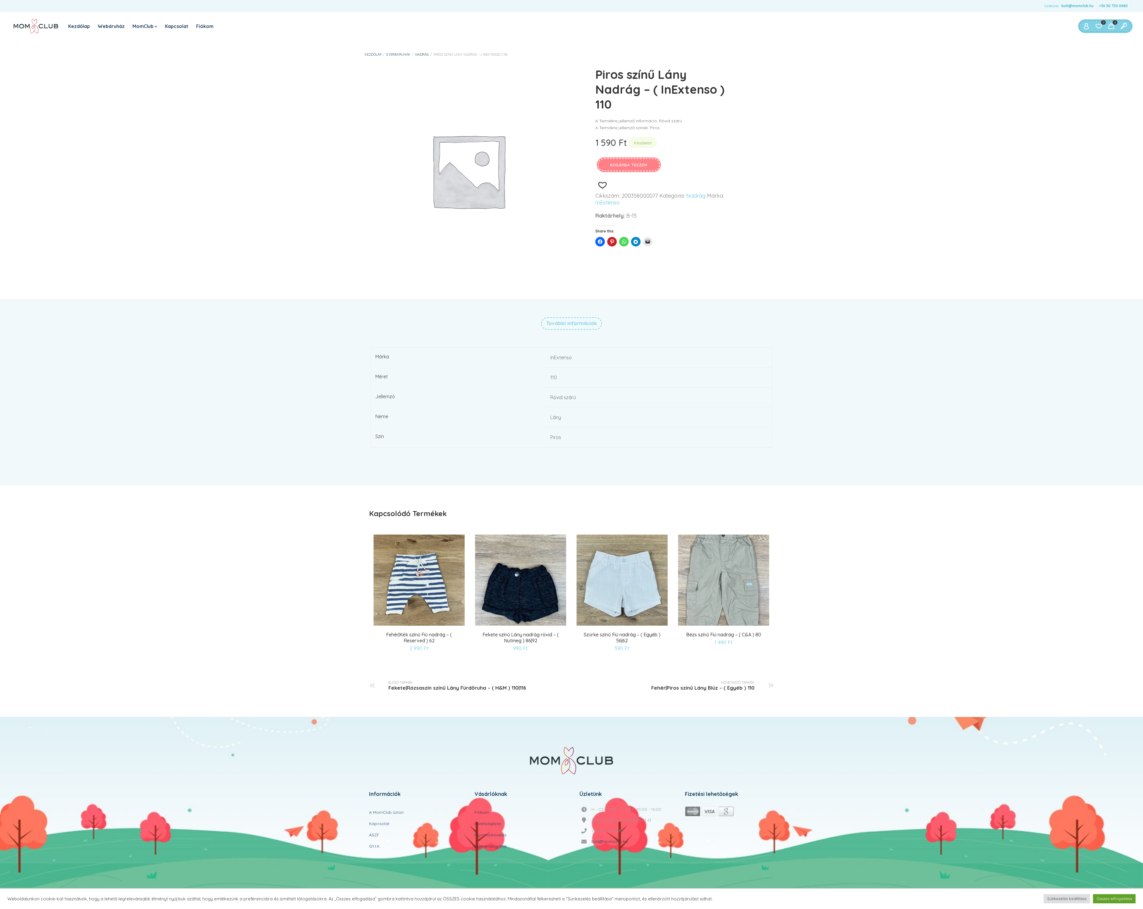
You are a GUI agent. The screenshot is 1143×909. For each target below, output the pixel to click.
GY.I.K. (374, 846)
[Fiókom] (1086, 26)
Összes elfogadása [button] (1114, 898)
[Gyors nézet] (420, 624)
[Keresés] (1124, 26)
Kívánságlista (487, 823)
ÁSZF (374, 835)
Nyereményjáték (490, 846)
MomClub (143, 26)
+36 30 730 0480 (1113, 6)
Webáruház (111, 26)
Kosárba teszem (628, 165)
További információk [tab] (571, 323)
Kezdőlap (79, 26)
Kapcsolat (176, 26)
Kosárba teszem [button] (405, 624)
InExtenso (607, 202)
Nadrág (422, 54)
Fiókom (204, 26)
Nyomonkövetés (490, 835)
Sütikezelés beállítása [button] (1066, 898)
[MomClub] (36, 26)
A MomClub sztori (386, 812)
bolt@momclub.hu (1077, 6)
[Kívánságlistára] (602, 185)
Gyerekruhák (398, 54)
